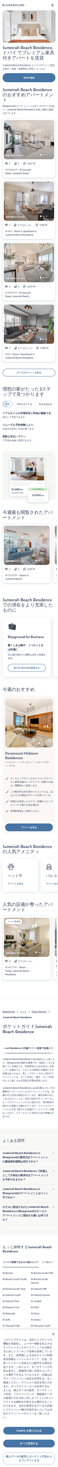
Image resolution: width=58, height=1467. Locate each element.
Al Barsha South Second (39, 1281)
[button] (52, 5)
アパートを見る (29, 827)
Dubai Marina (39, 1011)
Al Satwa (36, 1319)
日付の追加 (28, 77)
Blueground (9, 1011)
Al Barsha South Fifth (42, 1273)
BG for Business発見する (27, 667)
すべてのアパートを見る (29, 372)
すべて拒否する (29, 1443)
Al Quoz (35, 1313)
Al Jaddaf (36, 1301)
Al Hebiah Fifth (39, 1289)
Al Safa (6, 1319)
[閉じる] (53, 1334)
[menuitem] (21, 1263)
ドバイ (23, 1011)
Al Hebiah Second (40, 1295)
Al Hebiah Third (11, 1301)
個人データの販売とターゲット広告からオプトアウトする (29, 1458)
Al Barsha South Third (14, 1289)
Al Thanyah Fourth (40, 1325)
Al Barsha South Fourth (15, 1279)
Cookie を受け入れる (29, 1431)
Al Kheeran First (11, 1307)
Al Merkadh (9, 1313)
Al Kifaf (35, 1307)
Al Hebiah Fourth (11, 1295)
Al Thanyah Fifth (11, 1325)
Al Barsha (8, 1273)
